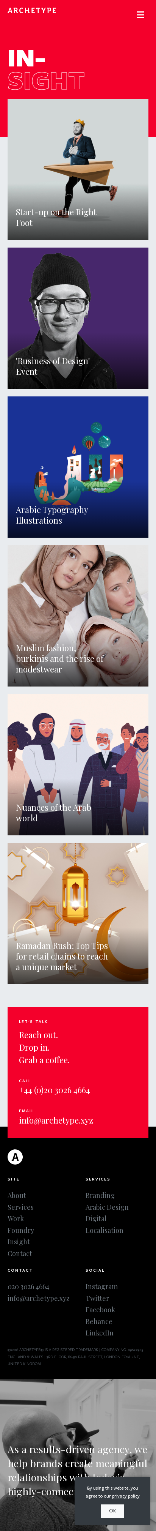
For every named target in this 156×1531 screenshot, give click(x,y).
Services (21, 1207)
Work (16, 1218)
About (17, 1195)
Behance (99, 1321)
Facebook (100, 1309)
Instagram (102, 1286)
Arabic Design (107, 1207)
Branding (100, 1195)
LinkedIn (100, 1332)
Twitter (97, 1298)
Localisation (104, 1230)
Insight (19, 1241)
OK (112, 1511)
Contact (20, 1253)
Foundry (21, 1230)
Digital (96, 1218)
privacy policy (126, 1496)
